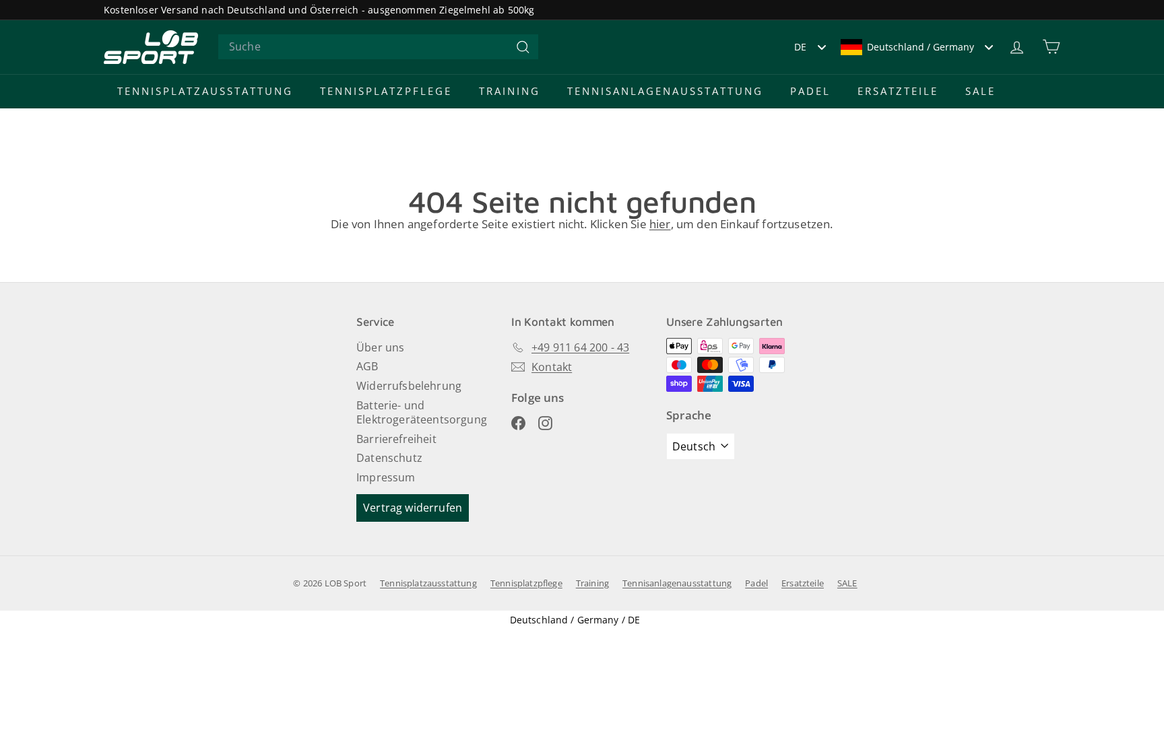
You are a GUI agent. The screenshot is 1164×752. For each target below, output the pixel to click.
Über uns (380, 347)
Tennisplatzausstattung (205, 91)
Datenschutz (389, 457)
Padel (810, 91)
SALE (980, 91)
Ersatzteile (898, 91)
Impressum (386, 477)
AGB (367, 366)
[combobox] (378, 46)
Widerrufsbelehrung (408, 385)
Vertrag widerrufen (412, 507)
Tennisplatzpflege (386, 91)
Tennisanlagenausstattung (665, 91)
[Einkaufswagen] (1051, 47)
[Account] (1017, 47)
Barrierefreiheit (396, 439)
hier (660, 224)
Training (509, 91)
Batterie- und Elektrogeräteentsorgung (421, 412)
